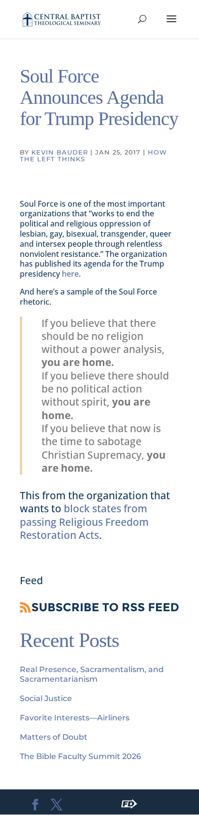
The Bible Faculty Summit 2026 (80, 756)
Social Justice (46, 698)
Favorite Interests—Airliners (74, 717)
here (70, 273)
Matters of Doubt (53, 737)
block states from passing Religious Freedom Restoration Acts (84, 522)
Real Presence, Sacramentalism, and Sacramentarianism (92, 674)
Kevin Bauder (59, 152)
